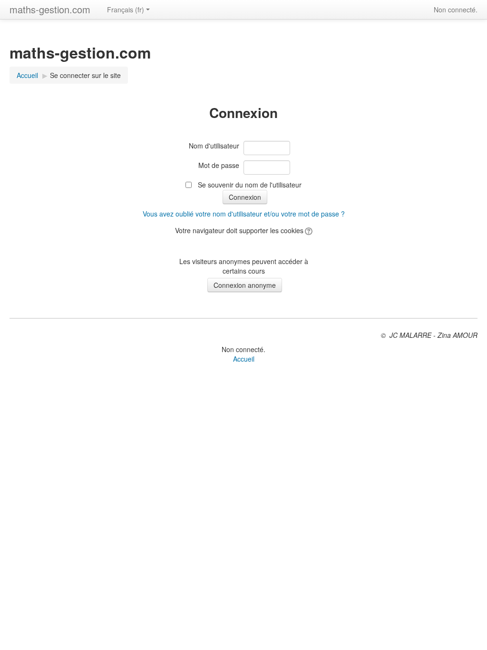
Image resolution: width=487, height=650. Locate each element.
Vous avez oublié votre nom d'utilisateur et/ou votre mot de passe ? (244, 213)
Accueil (27, 75)
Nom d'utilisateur (214, 145)
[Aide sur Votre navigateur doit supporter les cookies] (307, 230)
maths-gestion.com (50, 9)
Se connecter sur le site (85, 75)
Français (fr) (125, 9)
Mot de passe (218, 165)
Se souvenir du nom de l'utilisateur (250, 184)
